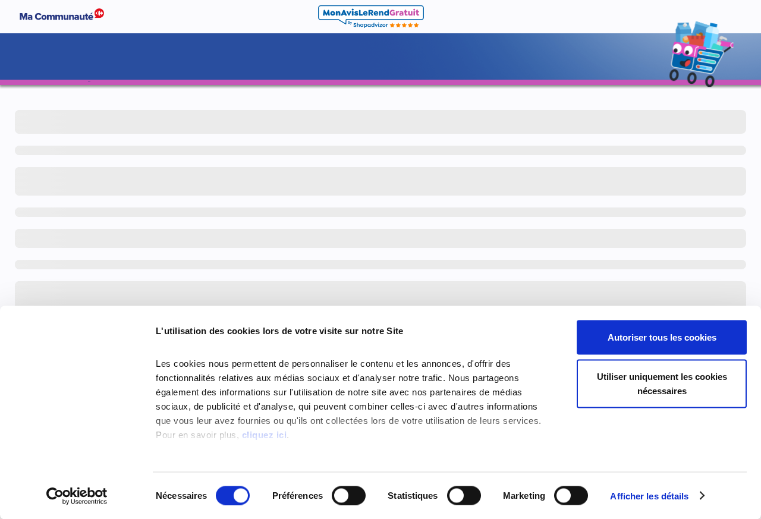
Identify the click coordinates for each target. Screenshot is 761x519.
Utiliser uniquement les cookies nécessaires (662, 383)
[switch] (349, 495)
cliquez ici (264, 435)
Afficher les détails (649, 495)
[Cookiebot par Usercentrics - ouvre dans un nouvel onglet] (77, 496)
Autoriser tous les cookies (662, 337)
